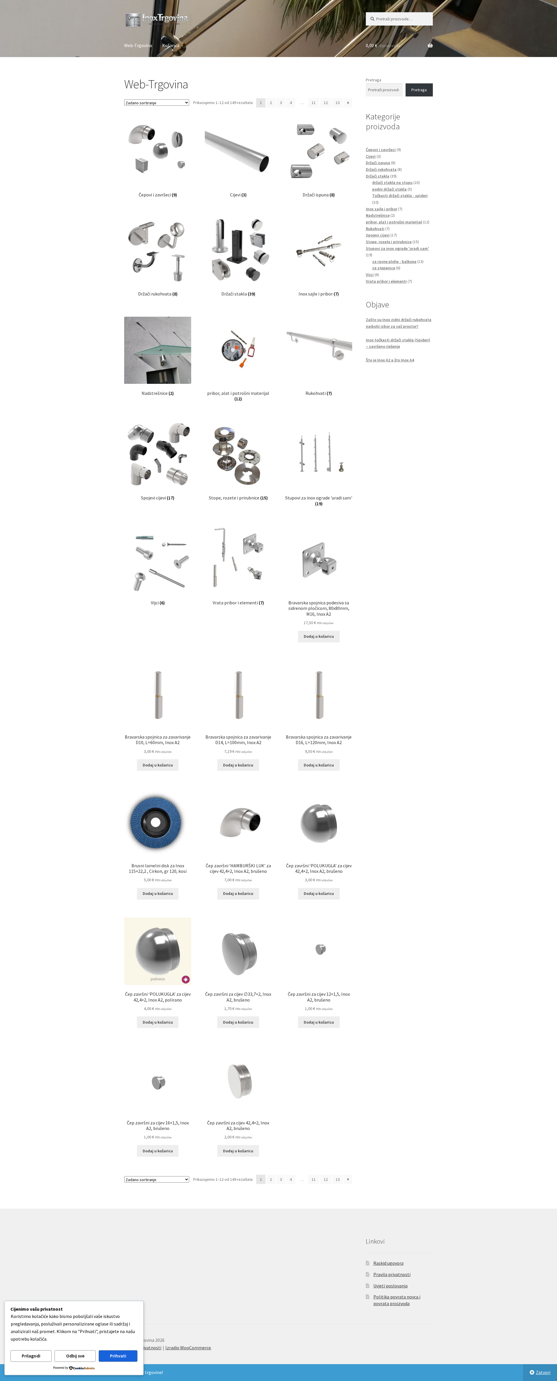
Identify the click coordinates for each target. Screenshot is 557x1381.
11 (314, 102)
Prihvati (118, 1356)
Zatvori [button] (543, 1372)
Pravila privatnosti (391, 1274)
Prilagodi (31, 1356)
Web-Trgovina (138, 45)
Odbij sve (75, 1356)
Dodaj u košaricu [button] (319, 636)
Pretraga (373, 80)
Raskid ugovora (388, 1263)
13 (338, 102)
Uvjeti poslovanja (390, 1286)
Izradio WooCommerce (188, 1347)
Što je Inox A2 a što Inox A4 (390, 360)
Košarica (170, 45)
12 (326, 102)
